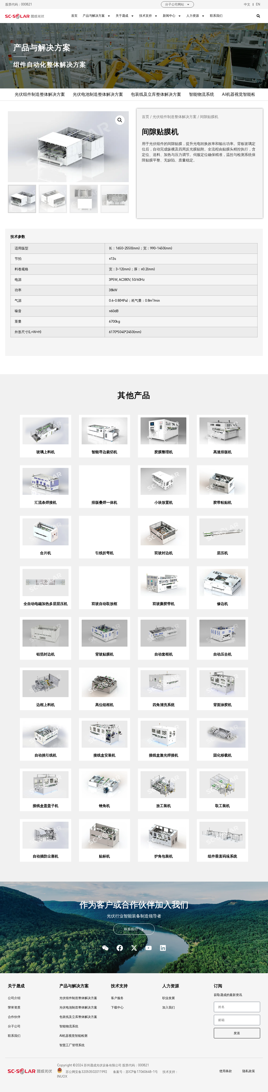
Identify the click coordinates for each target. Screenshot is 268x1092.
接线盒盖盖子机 (45, 806)
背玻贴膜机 (104, 654)
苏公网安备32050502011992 (86, 1072)
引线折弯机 (104, 553)
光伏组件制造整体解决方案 (40, 94)
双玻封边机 (163, 553)
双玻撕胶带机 (164, 604)
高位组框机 (104, 705)
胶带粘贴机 (222, 502)
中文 (247, 4)
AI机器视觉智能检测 (241, 94)
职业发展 (168, 998)
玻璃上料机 (45, 452)
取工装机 (222, 806)
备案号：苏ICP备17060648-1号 (135, 1072)
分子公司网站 (174, 4)
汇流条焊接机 (46, 502)
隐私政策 (248, 1071)
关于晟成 (122, 16)
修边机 (222, 604)
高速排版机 (222, 452)
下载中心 (117, 1007)
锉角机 (104, 806)
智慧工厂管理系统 (72, 1045)
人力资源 (192, 16)
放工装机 (163, 806)
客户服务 (117, 998)
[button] (258, 16)
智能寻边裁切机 (104, 452)
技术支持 (145, 16)
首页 (74, 16)
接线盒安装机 (104, 755)
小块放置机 (163, 502)
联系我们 (216, 16)
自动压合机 (222, 654)
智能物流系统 (201, 94)
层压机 (222, 553)
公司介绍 (14, 998)
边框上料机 (45, 705)
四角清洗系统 (164, 705)
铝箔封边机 (45, 654)
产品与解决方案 (94, 16)
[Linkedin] (162, 948)
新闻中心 (169, 16)
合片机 (45, 553)
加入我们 (168, 1007)
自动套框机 (163, 654)
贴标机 (104, 856)
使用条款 (225, 1071)
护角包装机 (163, 856)
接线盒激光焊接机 (163, 755)
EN (258, 4)
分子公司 (14, 1026)
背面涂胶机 (222, 705)
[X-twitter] (134, 948)
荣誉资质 (14, 1007)
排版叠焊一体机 (104, 502)
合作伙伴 (14, 1017)
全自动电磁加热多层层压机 (46, 604)
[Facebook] (119, 948)
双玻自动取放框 (104, 604)
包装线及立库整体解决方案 (156, 94)
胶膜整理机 (163, 452)
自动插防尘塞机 (45, 856)
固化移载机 (222, 755)
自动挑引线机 (46, 755)
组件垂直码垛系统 (222, 856)
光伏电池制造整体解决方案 (98, 94)
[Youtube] (148, 948)
